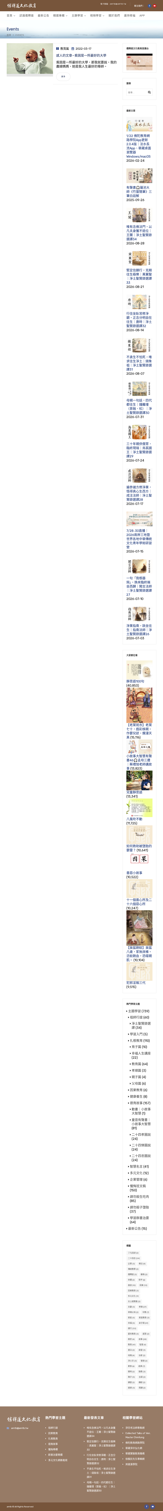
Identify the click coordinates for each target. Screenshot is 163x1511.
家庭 (131, 1318)
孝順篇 (136, 1070)
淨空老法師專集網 (135, 1427)
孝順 (142, 1307)
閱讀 (142, 1388)
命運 (131, 1280)
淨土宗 (132, 1361)
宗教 (145, 1312)
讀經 (142, 1382)
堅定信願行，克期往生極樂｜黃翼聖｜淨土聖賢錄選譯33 (101, 1445)
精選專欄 (59, 15)
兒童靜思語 (134, 792)
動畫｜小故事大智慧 (141, 1111)
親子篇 (136, 1077)
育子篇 (136, 1047)
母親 (131, 1355)
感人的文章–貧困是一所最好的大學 (81, 55)
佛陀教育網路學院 (135, 1442)
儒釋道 (132, 1274)
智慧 (142, 1345)
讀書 (131, 1382)
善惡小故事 (134, 873)
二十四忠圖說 (141, 1156)
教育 (131, 1345)
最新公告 (43, 15)
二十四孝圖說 (141, 1135)
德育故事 (136, 1103)
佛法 (142, 1264)
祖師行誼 (136, 1017)
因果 (143, 1285)
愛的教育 (133, 1334)
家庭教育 (144, 1318)
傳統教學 (133, 1269)
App (142, 15)
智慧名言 (136, 1166)
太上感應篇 (134, 1301)
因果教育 (136, 1090)
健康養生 (136, 1096)
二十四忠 (134, 1258)
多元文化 (136, 1173)
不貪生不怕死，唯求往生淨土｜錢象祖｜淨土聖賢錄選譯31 (101, 1472)
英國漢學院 (131, 1464)
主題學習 (77, 15)
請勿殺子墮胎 (139, 1207)
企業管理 (136, 1180)
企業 (131, 1264)
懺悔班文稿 (138, 1186)
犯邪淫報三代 (135, 983)
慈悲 (131, 1339)
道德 (131, 1388)
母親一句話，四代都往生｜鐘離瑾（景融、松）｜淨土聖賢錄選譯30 (101, 1486)
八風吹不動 (134, 819)
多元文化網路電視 (57, 1460)
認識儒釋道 (26, 15)
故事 (143, 1339)
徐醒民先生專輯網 (135, 1459)
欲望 (142, 1350)
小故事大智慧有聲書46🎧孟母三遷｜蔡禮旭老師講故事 (139, 762)
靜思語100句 (135, 681)
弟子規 (143, 1323)
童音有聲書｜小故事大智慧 (141, 1122)
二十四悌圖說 (141, 1145)
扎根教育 (136, 1041)
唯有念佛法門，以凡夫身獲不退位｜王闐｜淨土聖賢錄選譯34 (101, 1432)
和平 (142, 1280)
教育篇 (64, 48)
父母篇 (136, 1083)
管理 (144, 1361)
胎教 (142, 1372)
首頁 (9, 15)
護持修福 (129, 15)
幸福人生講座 (141, 1053)
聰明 (131, 1372)
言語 (142, 1377)
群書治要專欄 (55, 1454)
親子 (131, 1377)
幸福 (131, 1323)
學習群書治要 (139, 1218)
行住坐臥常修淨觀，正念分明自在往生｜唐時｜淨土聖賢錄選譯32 (101, 1459)
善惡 (132, 1285)
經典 (141, 1366)
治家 (142, 1355)
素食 (131, 1366)
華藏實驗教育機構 (135, 1453)
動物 (144, 1274)
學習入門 (136, 1034)
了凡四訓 (133, 1253)
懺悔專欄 (53, 1449)
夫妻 (131, 1307)
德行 (132, 1328)
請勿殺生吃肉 (139, 1197)
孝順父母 (133, 1312)
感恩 (146, 1334)
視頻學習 (96, 15)
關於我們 (114, 15)
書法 (131, 1350)
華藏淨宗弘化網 (133, 1448)
